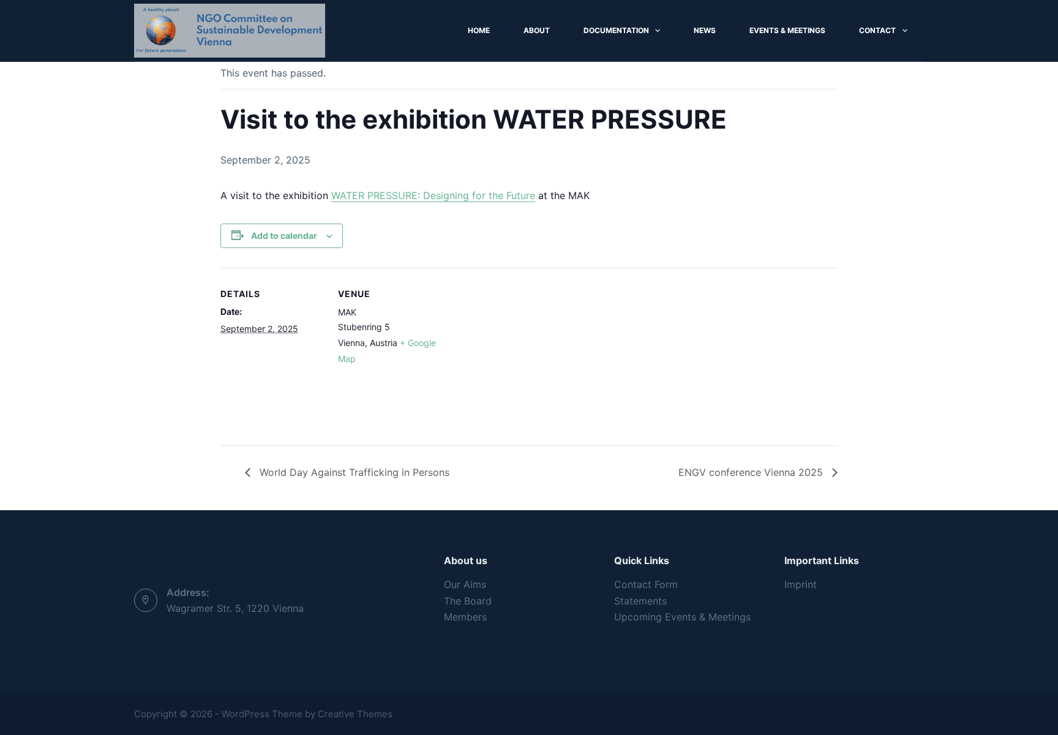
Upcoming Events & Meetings (682, 617)
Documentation (616, 30)
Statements (640, 601)
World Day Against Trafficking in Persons (353, 472)
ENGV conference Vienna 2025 (752, 472)
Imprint (800, 584)
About (536, 30)
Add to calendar (284, 235)
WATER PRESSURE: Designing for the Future (433, 195)
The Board (468, 601)
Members (465, 617)
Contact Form (646, 584)
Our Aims (465, 584)
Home (479, 30)
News (705, 30)
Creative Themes (355, 714)
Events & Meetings (787, 30)
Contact (877, 30)
